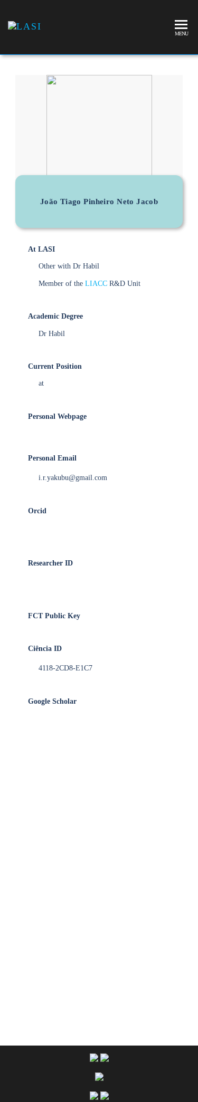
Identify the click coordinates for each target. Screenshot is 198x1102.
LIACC (96, 284)
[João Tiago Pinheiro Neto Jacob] (99, 859)
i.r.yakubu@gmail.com (73, 478)
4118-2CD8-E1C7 (65, 668)
